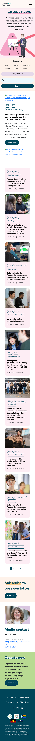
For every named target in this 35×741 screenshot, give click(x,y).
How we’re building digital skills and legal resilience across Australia (16, 462)
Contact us (11, 698)
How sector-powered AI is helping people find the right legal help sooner (17, 117)
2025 (9, 451)
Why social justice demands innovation (15, 320)
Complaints (23, 698)
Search (18, 86)
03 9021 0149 (10, 647)
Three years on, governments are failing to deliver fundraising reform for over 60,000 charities (17, 365)
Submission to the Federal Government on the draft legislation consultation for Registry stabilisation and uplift (17, 414)
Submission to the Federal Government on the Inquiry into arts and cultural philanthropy (17, 276)
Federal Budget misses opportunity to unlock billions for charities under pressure (16, 182)
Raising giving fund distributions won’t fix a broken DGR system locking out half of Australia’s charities (17, 229)
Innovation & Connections (13, 109)
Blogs (13, 106)
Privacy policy (12, 702)
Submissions (12, 269)
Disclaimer (24, 702)
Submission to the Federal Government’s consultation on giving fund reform (16, 508)
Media (16, 171)
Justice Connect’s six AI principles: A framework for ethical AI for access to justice (17, 554)
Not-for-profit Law (14, 175)
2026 (7, 106)
